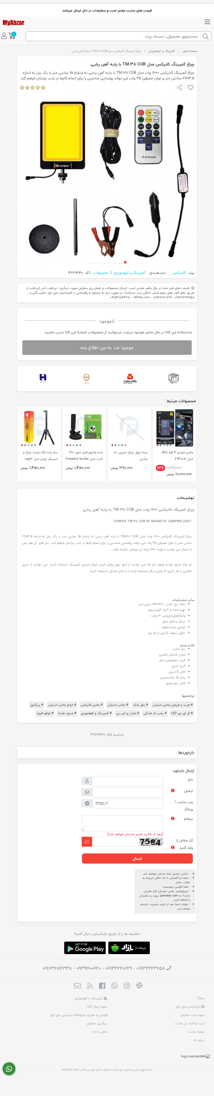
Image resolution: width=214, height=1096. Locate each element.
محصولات (100, 272)
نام (190, 779)
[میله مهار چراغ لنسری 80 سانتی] (129, 428)
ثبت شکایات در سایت (189, 1023)
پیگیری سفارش (97, 1023)
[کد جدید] (87, 842)
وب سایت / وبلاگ (183, 805)
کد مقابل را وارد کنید (184, 844)
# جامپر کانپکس (92, 705)
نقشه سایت (196, 1031)
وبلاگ (200, 998)
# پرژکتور (36, 705)
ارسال (137, 858)
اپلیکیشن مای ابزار (188, 1006)
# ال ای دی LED (182, 713)
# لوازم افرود (45, 713)
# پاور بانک (140, 705)
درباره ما (199, 1040)
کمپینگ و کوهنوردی (161, 51)
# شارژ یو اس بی (127, 713)
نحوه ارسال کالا (97, 1006)
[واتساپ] (9, 1068)
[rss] (89, 986)
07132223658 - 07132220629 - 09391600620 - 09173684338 (104, 968)
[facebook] (102, 986)
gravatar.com (169, 895)
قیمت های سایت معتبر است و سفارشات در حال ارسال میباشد (107, 10)
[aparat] (139, 986)
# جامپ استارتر (117, 705)
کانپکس (179, 272)
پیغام (188, 818)
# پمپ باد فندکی (155, 713)
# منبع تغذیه (67, 713)
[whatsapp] (114, 986)
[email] (77, 986)
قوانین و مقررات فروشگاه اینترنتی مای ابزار (78, 1015)
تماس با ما (100, 1031)
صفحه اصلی (189, 51)
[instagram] (126, 986)
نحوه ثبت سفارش (192, 1015)
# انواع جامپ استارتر (62, 705)
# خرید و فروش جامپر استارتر (172, 705)
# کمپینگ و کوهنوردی (96, 713)
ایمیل (188, 790)
